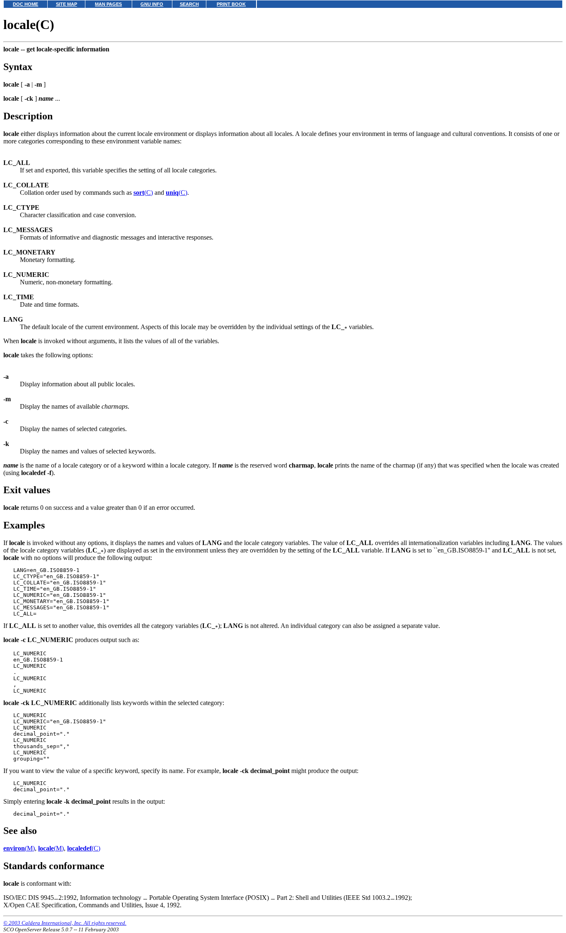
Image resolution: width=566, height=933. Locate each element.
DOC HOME (25, 4)
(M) (19, 848)
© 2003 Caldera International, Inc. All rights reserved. (64, 923)
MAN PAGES (108, 4)
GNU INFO (151, 4)
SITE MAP (66, 4)
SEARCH (189, 4)
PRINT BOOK (231, 4)
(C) (143, 192)
